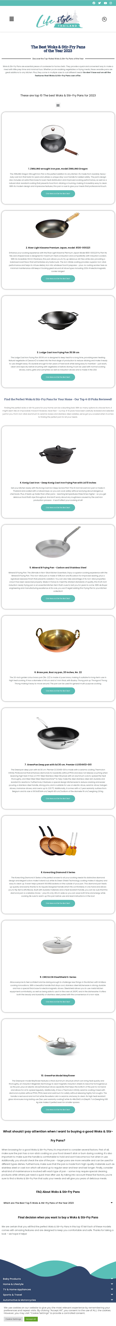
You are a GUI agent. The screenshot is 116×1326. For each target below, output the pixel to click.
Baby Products (12, 1279)
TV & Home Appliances (17, 1289)
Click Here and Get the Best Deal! (58, 193)
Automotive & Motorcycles (19, 1300)
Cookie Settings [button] (13, 1319)
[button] (12, 19)
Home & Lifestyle (13, 1284)
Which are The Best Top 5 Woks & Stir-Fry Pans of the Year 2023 (38, 1202)
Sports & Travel (12, 1294)
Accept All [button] (31, 1319)
